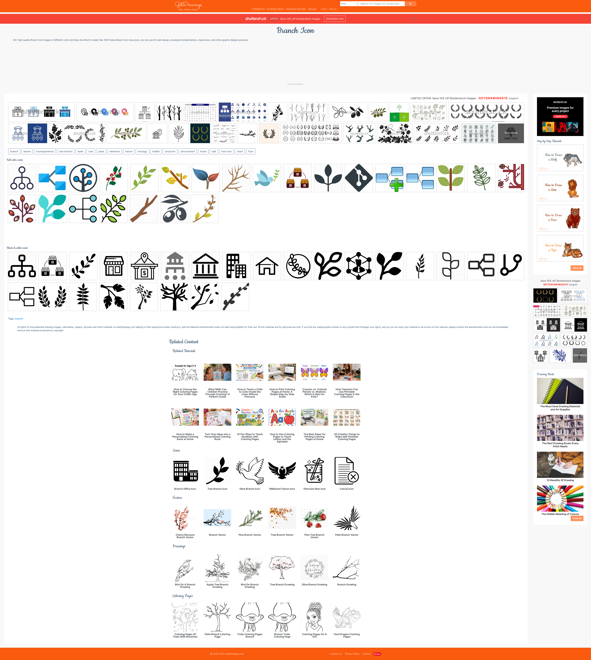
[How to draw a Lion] (560, 187)
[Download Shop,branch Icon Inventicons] (298, 178)
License (366, 653)
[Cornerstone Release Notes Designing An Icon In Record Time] (206, 178)
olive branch (188, 151)
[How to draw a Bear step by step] (560, 218)
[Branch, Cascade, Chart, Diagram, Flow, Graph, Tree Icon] (22, 178)
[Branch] (205, 208)
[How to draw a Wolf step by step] (560, 157)
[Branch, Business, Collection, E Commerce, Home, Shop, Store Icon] (114, 266)
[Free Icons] (83, 178)
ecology (142, 151)
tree (90, 151)
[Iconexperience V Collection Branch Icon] (420, 178)
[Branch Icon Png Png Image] (359, 266)
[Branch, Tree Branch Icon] (175, 178)
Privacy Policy (352, 653)
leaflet (156, 151)
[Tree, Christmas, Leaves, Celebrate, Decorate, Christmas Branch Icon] (83, 266)
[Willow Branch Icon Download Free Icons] (235, 296)
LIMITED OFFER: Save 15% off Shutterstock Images (443, 98)
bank (80, 151)
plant (101, 151)
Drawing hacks (275, 8)
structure (170, 151)
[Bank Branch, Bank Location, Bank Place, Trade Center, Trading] (144, 266)
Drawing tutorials (296, 8)
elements (114, 151)
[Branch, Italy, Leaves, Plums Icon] (174, 208)
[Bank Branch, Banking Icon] (175, 266)
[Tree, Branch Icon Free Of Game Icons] (113, 296)
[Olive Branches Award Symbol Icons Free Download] (52, 296)
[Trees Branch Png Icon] (174, 296)
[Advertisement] (297, 62)
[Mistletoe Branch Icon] (114, 178)
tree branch (65, 151)
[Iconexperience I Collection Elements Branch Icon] (22, 296)
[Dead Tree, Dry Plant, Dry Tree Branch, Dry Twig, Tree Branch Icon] (236, 178)
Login (323, 9)
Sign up (333, 9)
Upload (312, 8)
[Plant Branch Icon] (451, 178)
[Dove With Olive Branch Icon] (267, 178)
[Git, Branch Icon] (359, 178)
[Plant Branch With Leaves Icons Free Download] (83, 296)
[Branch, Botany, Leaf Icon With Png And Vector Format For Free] (236, 266)
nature (129, 151)
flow (250, 151)
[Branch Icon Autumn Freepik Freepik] (113, 208)
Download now (335, 18)
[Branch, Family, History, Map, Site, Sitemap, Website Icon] (22, 266)
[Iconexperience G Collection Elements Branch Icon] (52, 178)
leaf (214, 151)
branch (14, 151)
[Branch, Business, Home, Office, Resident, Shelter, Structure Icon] (267, 266)
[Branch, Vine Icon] (298, 266)
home (203, 151)
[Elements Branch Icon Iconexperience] (481, 266)
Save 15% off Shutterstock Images (560, 280)
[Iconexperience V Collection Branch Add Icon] (389, 178)
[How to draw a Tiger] (560, 248)
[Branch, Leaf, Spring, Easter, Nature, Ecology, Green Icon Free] (144, 178)
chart (240, 151)
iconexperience (45, 151)
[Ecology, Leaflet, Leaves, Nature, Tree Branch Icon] (328, 178)
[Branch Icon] (22, 208)
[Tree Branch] (511, 177)
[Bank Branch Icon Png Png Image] (206, 266)
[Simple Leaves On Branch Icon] (481, 178)
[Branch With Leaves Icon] (420, 266)
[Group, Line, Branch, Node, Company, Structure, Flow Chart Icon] (83, 208)
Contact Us (336, 653)
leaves (27, 151)
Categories (258, 8)
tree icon (226, 151)
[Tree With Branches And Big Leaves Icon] (144, 296)
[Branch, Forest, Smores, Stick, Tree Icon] (144, 208)
